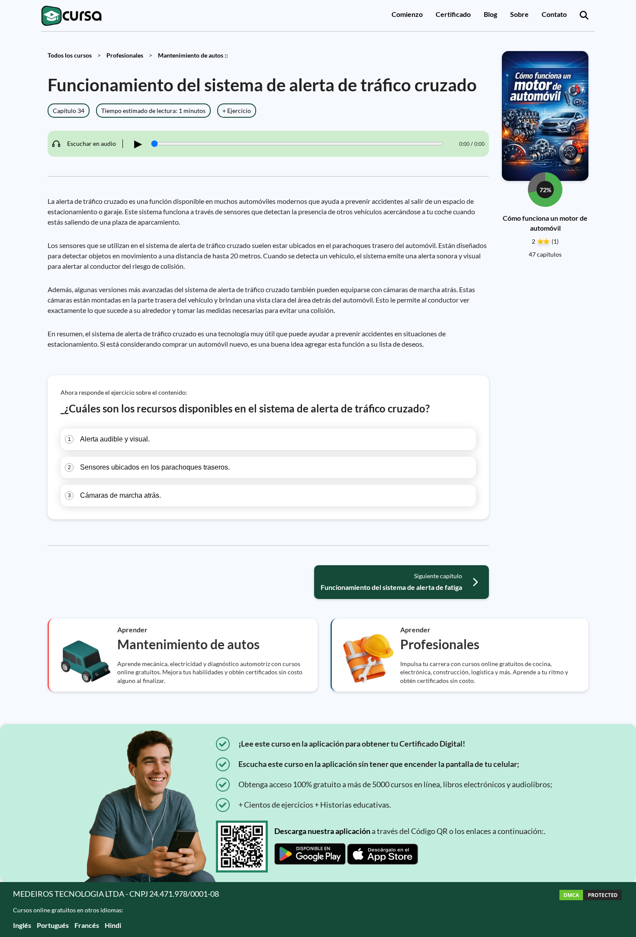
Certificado (453, 14)
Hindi (113, 925)
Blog (490, 14)
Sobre (519, 14)
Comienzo (407, 14)
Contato (554, 14)
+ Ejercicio (236, 110)
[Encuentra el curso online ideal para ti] (584, 15)
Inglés (22, 925)
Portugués (53, 925)
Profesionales (124, 55)
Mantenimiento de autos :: (193, 55)
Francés (86, 925)
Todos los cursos (70, 55)
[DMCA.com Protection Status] (590, 910)
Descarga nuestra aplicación (322, 831)
